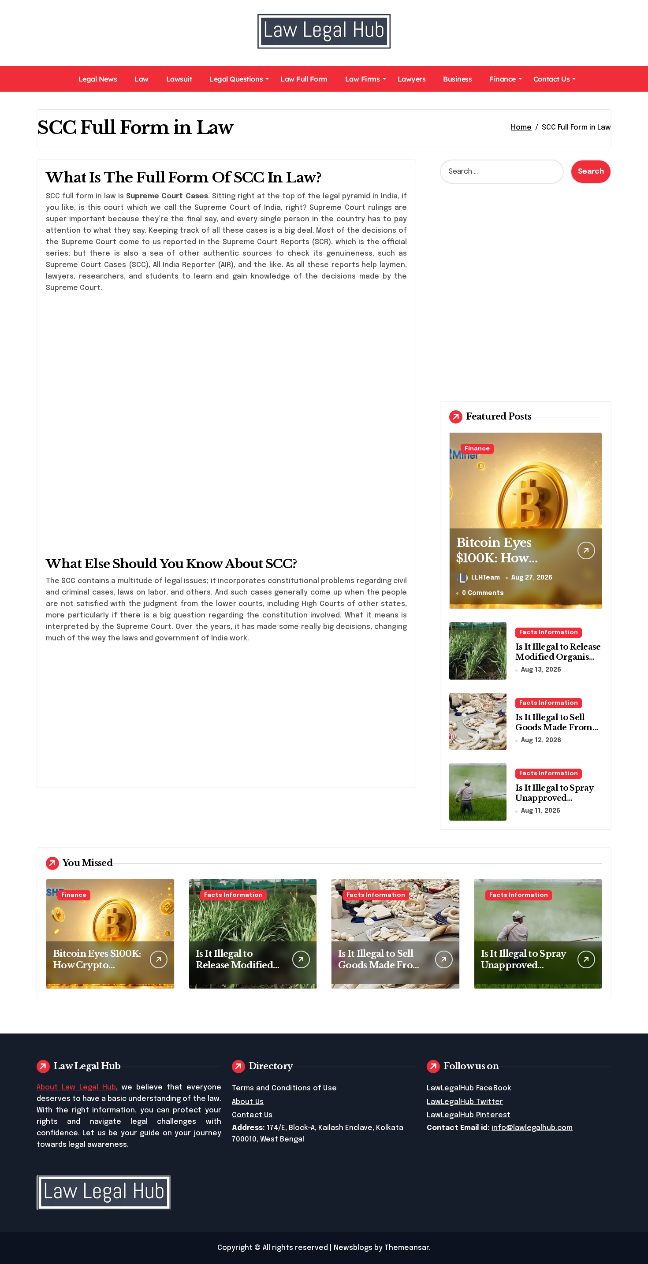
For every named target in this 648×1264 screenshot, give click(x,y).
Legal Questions (236, 78)
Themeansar (406, 1248)
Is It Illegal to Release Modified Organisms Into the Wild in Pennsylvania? (558, 662)
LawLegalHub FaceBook (469, 1088)
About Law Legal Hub (76, 1087)
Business (457, 78)
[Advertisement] (227, 362)
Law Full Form (304, 78)
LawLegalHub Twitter (465, 1102)
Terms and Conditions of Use (284, 1088)
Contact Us (551, 78)
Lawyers (412, 78)
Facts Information (548, 633)
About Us (248, 1102)
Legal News (97, 78)
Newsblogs (353, 1248)
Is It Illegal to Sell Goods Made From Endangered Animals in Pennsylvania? (558, 733)
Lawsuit (179, 78)
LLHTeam (485, 578)
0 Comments (483, 593)
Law (141, 78)
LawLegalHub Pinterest (468, 1115)
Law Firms (362, 78)
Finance (502, 78)
